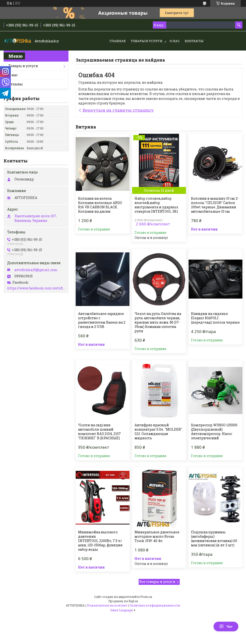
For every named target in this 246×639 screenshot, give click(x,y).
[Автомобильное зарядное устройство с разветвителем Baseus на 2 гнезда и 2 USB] (102, 279)
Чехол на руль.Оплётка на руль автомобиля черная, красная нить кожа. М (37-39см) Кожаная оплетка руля (158, 322)
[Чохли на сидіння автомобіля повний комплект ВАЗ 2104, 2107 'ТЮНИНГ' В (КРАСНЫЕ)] (102, 390)
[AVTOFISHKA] (18, 41)
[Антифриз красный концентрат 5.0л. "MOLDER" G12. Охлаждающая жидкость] (159, 390)
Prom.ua (146, 597)
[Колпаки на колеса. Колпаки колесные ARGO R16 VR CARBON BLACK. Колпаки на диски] (102, 164)
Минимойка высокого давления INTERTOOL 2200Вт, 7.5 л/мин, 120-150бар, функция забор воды (100, 541)
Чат (230, 626)
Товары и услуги (146, 41)
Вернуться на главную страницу (118, 110)
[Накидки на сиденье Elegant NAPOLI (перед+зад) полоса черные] (215, 279)
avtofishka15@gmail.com (36, 270)
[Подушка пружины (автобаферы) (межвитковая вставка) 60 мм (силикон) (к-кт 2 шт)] (215, 497)
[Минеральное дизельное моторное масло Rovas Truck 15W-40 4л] (159, 497)
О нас (175, 41)
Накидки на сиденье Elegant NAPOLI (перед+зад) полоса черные (215, 318)
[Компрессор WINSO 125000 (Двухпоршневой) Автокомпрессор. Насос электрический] (215, 390)
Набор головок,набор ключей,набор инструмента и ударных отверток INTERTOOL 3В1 (156, 205)
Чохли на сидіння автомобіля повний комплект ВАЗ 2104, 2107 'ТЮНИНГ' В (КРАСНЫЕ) (99, 431)
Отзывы (15, 84)
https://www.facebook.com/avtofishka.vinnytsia (36, 288)
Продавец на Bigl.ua (123, 601)
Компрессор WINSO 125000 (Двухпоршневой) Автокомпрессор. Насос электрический (214, 431)
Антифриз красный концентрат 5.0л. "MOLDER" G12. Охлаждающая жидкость (158, 431)
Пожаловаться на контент (107, 605)
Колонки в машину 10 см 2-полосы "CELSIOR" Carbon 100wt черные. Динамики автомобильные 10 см (215, 205)
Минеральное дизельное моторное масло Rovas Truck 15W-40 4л (157, 536)
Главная (118, 41)
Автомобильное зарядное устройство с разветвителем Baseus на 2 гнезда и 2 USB (101, 320)
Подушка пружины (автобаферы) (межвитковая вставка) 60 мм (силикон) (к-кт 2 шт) (214, 538)
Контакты (194, 41)
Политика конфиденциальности (154, 605)
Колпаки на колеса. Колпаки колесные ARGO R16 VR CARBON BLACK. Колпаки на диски (100, 205)
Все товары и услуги (157, 581)
